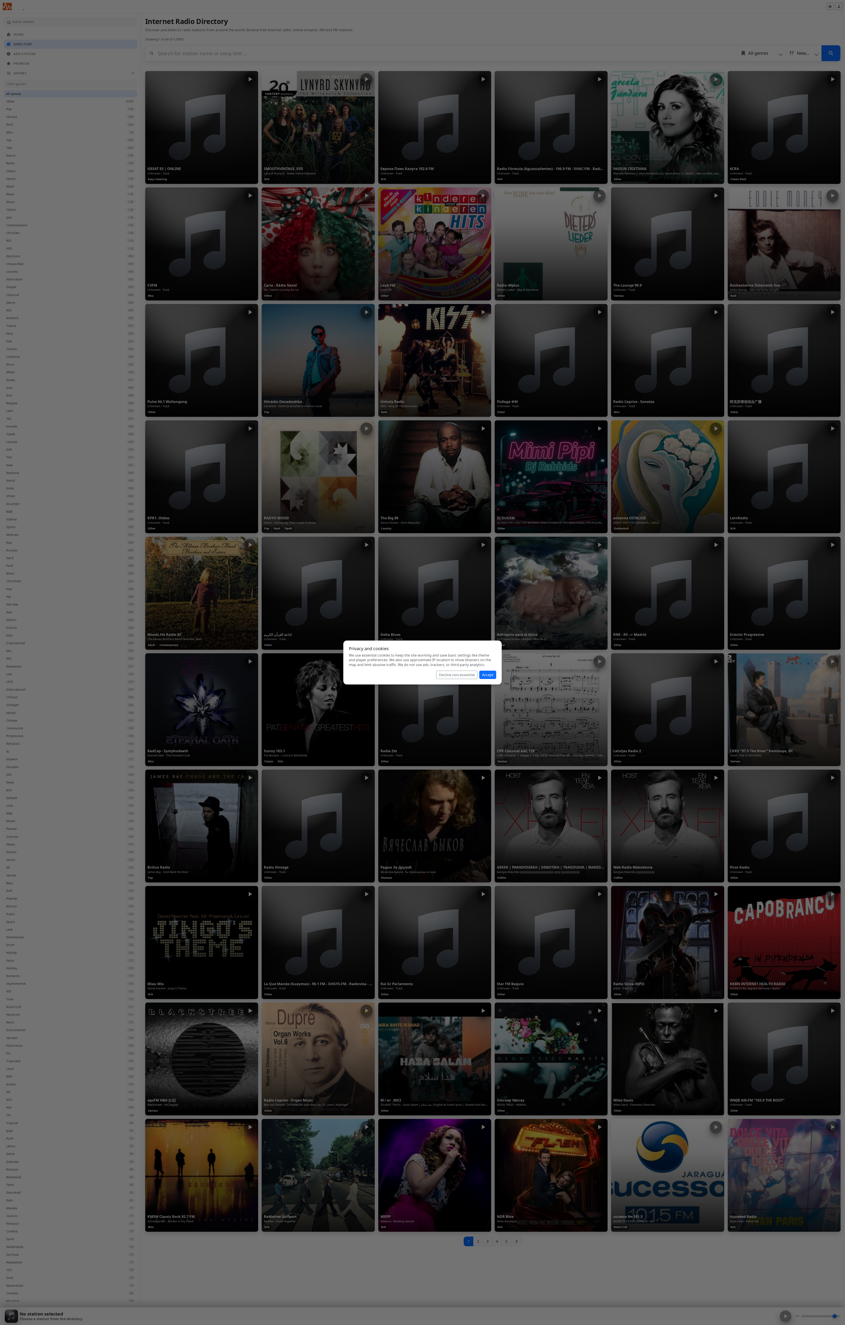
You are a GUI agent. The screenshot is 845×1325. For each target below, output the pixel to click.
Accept (487, 674)
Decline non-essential (457, 674)
